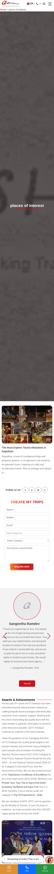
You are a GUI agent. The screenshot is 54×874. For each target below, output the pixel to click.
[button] (5, 636)
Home (3, 9)
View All (27, 683)
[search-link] (45, 4)
